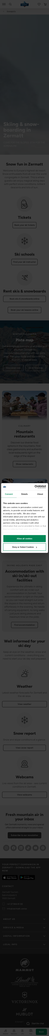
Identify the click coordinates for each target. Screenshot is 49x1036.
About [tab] (40, 494)
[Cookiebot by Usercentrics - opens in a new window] (35, 487)
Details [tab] (24, 494)
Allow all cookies (24, 538)
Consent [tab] (9, 494)
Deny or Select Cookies (23, 547)
